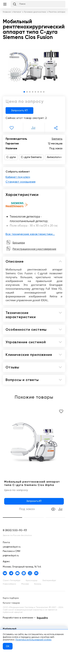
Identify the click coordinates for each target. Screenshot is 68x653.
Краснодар (31, 580)
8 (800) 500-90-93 (15, 530)
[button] (24, 92)
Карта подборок (11, 597)
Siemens (57, 139)
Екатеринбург (49, 580)
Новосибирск (9, 584)
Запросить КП (19, 110)
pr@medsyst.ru (11, 556)
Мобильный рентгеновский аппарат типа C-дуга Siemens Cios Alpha (32, 483)
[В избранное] (12, 128)
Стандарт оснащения (20, 182)
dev (42, 618)
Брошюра (19, 242)
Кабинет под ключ (18, 177)
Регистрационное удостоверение (34, 249)
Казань (37, 584)
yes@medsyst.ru (12, 547)
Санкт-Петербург (12, 580)
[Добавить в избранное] (61, 411)
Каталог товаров (11, 602)
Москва (25, 584)
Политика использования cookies (33, 639)
